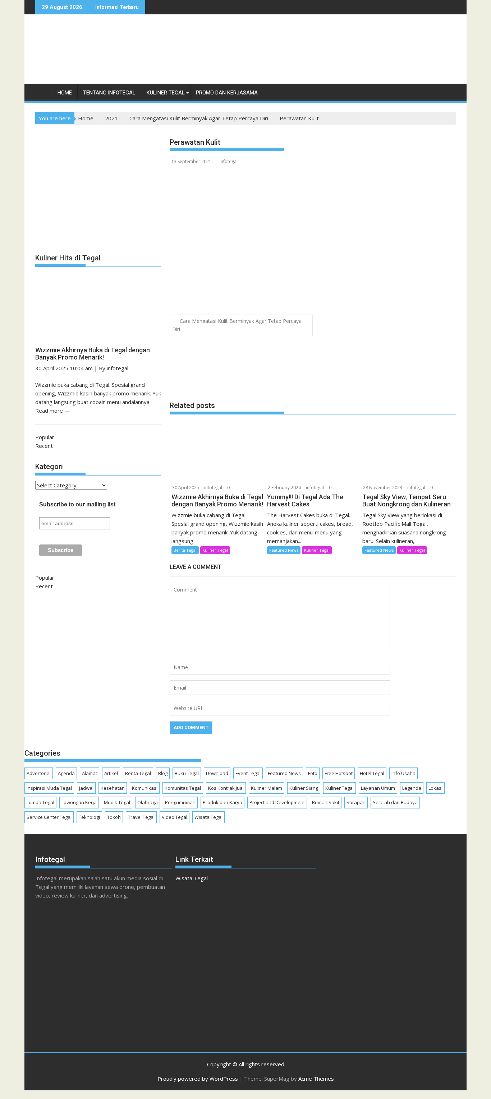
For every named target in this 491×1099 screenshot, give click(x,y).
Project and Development (277, 802)
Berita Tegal (185, 550)
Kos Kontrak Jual (226, 788)
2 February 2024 (284, 487)
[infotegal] (42, 94)
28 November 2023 (382, 487)
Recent (44, 445)
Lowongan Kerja (79, 802)
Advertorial (39, 773)
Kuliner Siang (303, 788)
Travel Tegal (141, 817)
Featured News (283, 550)
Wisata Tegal (208, 817)
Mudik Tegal (117, 802)
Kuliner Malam (266, 788)
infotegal (229, 161)
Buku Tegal (187, 773)
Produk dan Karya (222, 802)
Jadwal (86, 788)
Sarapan (356, 802)
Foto (312, 773)
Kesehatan (113, 788)
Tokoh (114, 817)
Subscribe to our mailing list (77, 504)
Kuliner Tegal (166, 92)
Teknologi (89, 817)
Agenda (66, 773)
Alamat (89, 773)
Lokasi (435, 788)
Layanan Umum (378, 788)
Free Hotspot (339, 773)
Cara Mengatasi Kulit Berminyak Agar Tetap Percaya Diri (237, 325)
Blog (163, 773)
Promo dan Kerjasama (227, 92)
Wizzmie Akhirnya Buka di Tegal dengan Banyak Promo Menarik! (92, 353)
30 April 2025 (185, 487)
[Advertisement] (325, 57)
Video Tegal (174, 817)
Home (65, 92)
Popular (44, 437)
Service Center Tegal (49, 817)
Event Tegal (248, 773)
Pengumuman (180, 802)
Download (217, 773)
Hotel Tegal (372, 773)
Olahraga (147, 802)
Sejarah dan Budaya (395, 802)
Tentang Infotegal (109, 92)
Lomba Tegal (40, 802)
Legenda (411, 788)
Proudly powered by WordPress (197, 1078)
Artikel (111, 773)
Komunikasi (144, 788)
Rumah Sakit (325, 802)
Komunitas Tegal (183, 788)
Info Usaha (403, 773)
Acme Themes (316, 1078)
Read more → (52, 410)
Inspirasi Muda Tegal (49, 788)
